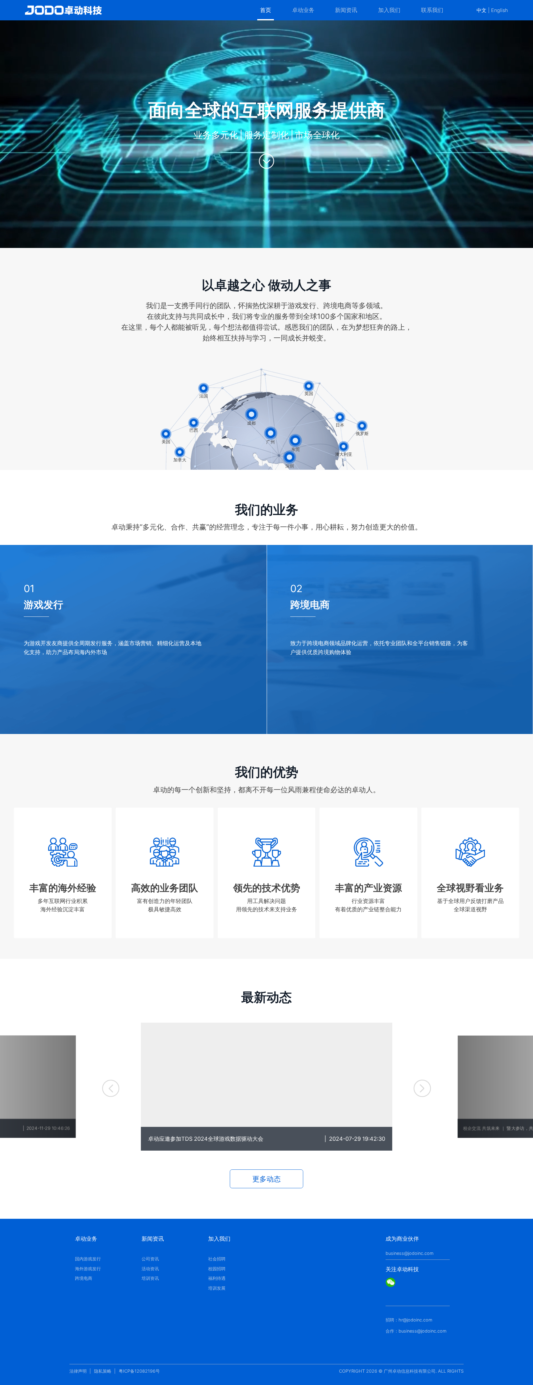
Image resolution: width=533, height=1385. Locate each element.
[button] (110, 1088)
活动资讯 (150, 1268)
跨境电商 (83, 1278)
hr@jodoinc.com (415, 1319)
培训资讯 (150, 1278)
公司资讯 (150, 1258)
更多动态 (266, 1178)
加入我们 (389, 10)
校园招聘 (216, 1268)
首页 (265, 10)
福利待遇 (216, 1278)
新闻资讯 (346, 10)
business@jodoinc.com (410, 1253)
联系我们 (432, 10)
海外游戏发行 (88, 1268)
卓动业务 (303, 10)
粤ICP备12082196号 (139, 1371)
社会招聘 (216, 1258)
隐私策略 (102, 1371)
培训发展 (216, 1288)
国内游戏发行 (88, 1258)
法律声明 (78, 1371)
